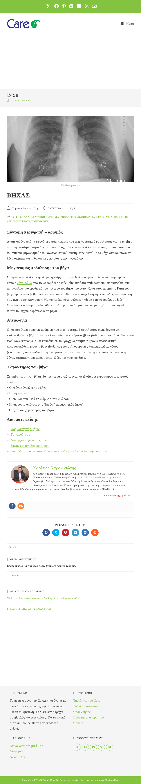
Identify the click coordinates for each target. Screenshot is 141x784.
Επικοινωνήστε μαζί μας (26, 746)
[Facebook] (12, 506)
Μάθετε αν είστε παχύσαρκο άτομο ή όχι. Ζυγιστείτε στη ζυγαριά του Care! (44, 598)
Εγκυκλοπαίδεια (83, 217)
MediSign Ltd (53, 780)
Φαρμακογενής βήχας (25, 429)
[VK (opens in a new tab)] (71, 6)
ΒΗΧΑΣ (26, 100)
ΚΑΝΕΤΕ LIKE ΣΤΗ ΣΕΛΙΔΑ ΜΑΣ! (30, 608)
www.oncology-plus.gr (117, 495)
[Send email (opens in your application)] (93, 6)
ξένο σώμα (104, 217)
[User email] (20, 506)
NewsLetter (17, 757)
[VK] (109, 747)
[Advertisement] (70, 61)
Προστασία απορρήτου (88, 717)
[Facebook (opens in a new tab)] (57, 6)
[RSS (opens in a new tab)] (86, 6)
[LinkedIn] (93, 747)
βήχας (65, 217)
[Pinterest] (101, 747)
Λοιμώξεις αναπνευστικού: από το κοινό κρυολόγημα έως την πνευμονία (60, 451)
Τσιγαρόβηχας (20, 434)
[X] (77, 747)
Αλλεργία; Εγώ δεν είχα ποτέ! (31, 440)
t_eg (19, 217)
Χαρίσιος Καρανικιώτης (25, 208)
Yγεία (73, 208)
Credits (78, 723)
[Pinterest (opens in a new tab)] (64, 6)
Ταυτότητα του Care (86, 700)
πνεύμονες (39, 221)
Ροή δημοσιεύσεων (86, 706)
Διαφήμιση (17, 751)
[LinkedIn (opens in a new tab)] (79, 6)
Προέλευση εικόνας (70, 185)
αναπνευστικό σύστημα (41, 217)
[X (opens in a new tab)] (48, 6)
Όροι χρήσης (82, 712)
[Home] (8, 100)
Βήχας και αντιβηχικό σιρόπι (30, 445)
